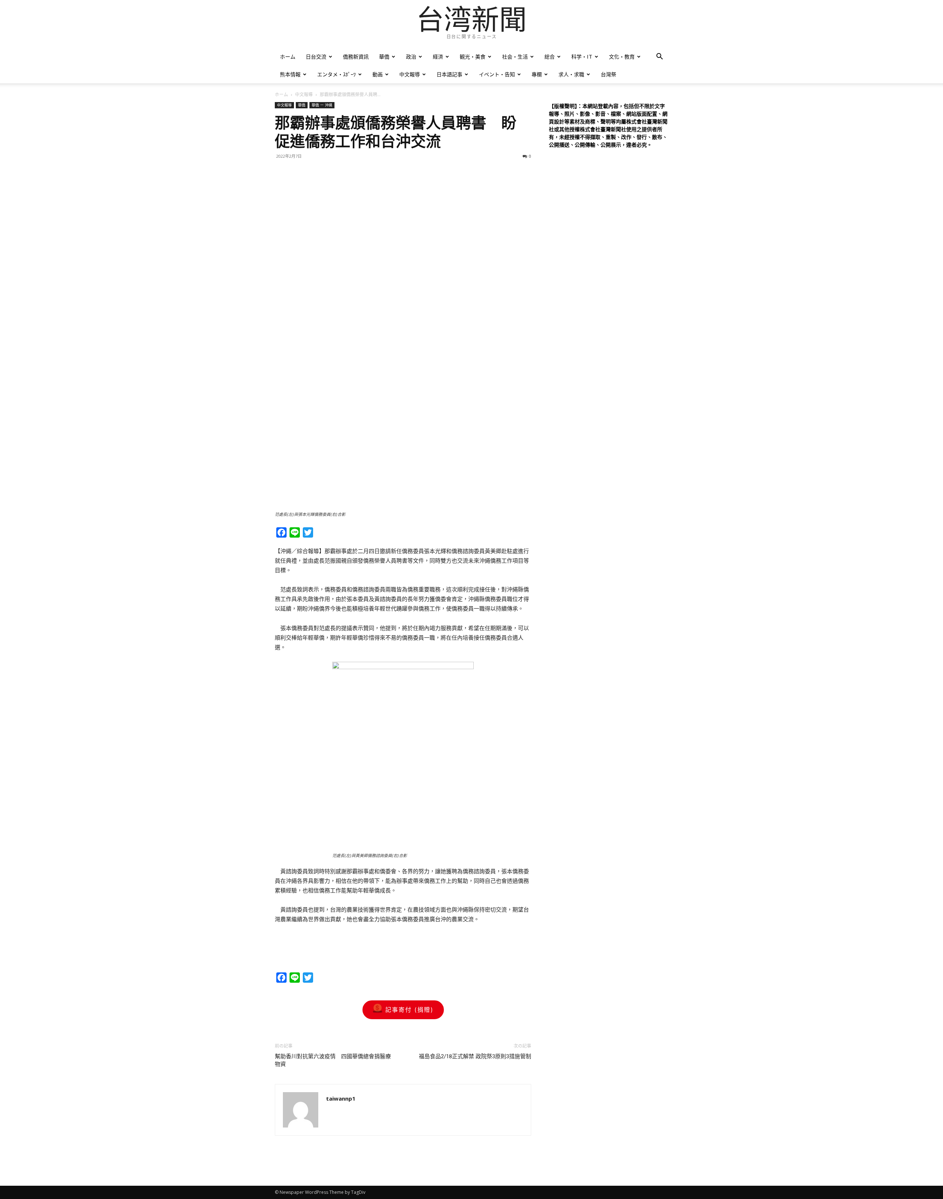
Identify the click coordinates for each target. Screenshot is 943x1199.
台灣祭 (608, 74)
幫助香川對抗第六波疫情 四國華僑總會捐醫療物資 (333, 1060)
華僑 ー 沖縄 (322, 105)
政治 (411, 56)
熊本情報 (290, 74)
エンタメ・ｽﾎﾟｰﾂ (336, 74)
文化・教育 (622, 56)
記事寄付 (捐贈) (409, 1009)
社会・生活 (515, 56)
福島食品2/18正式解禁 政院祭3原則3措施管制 (475, 1056)
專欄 (537, 74)
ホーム (287, 56)
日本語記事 (449, 74)
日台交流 (316, 56)
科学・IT (581, 56)
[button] (659, 57)
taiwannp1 (340, 1098)
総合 (549, 56)
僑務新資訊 (356, 56)
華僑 (384, 56)
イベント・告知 (497, 74)
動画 (377, 74)
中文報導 (409, 74)
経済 (438, 56)
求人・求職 (571, 74)
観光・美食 (472, 56)
